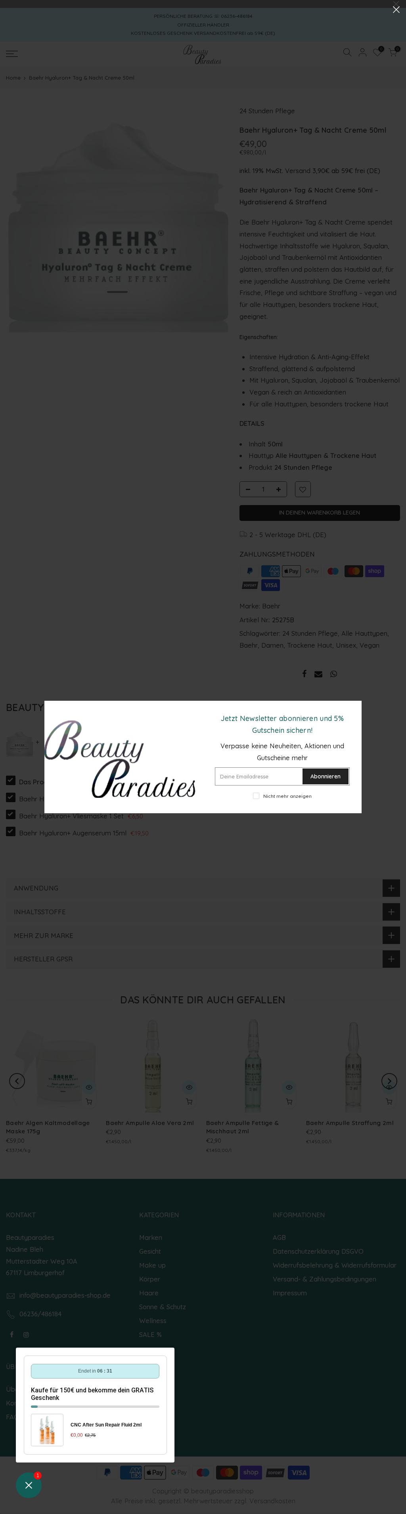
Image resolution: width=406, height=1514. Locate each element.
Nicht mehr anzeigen (287, 796)
